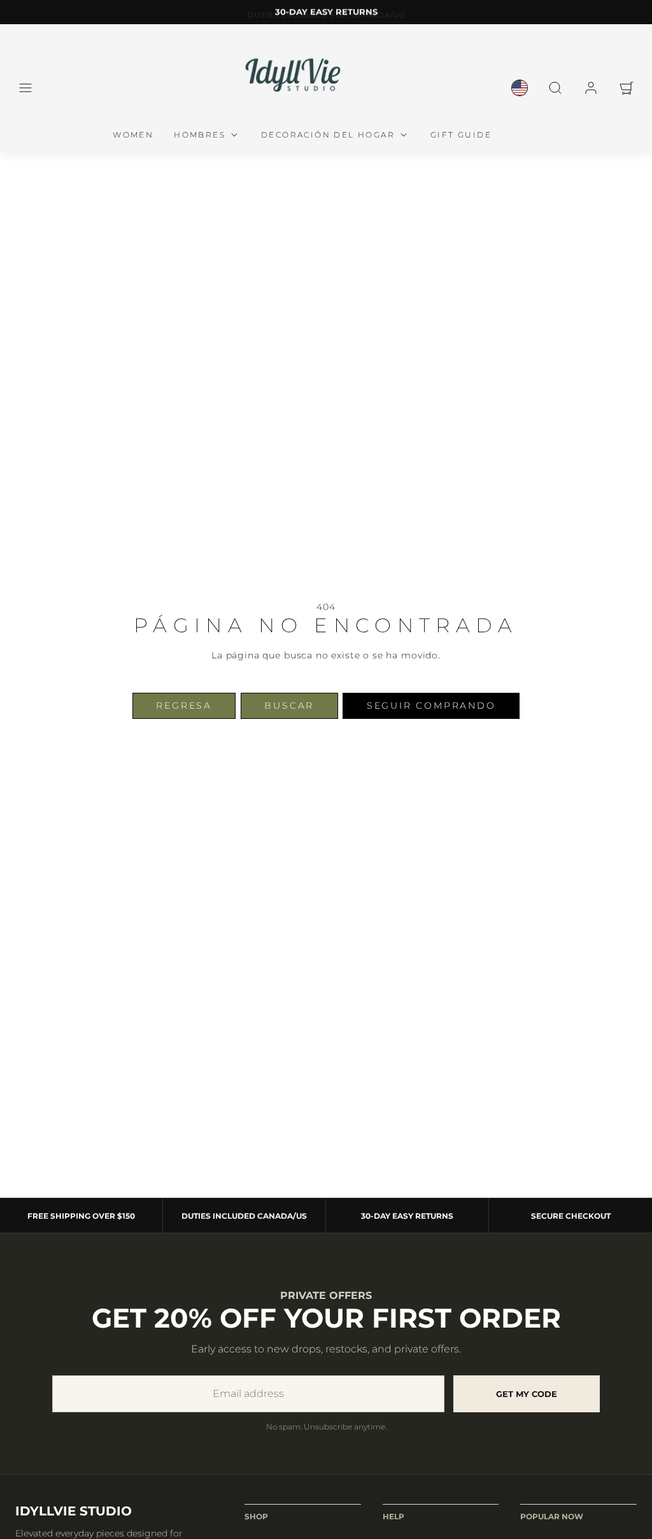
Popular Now (551, 1516)
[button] (25, 88)
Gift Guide (461, 134)
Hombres (199, 134)
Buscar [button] (289, 705)
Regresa (184, 705)
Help (393, 1516)
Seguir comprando (431, 705)
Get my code (526, 1394)
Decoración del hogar (328, 134)
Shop (256, 1516)
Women (133, 134)
